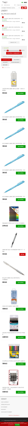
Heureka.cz (16, 415)
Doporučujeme (6, 59)
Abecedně (5, 65)
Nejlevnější (16, 59)
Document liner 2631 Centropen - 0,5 (13, 36)
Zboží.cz (11, 415)
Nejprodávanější (15, 62)
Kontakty (3, 409)
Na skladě (6, 48)
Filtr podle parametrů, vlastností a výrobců (13, 56)
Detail (22, 254)
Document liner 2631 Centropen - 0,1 (12, 19)
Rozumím (17, 424)
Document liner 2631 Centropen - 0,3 (13, 27)
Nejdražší (5, 62)
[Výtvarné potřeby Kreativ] (5, 2)
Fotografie (4, 407)
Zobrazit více (13, 42)
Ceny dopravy (5, 402)
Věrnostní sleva (5, 404)
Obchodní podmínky (6, 412)
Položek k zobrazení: (14, 53)
